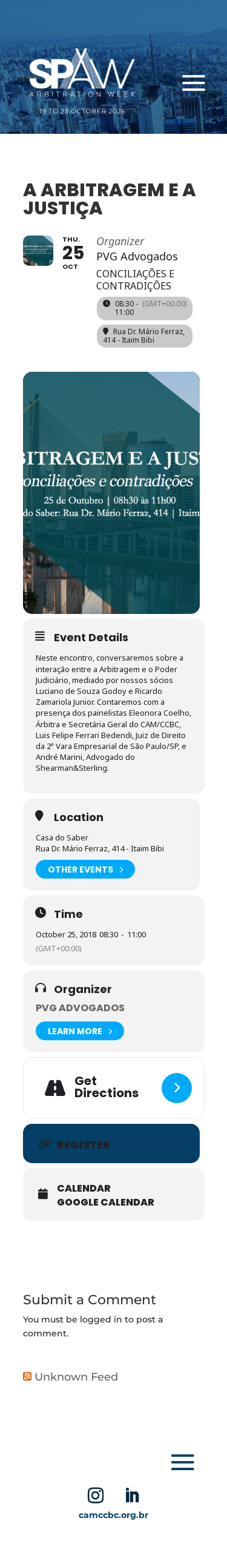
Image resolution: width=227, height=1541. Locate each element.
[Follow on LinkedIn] (132, 1495)
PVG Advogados (80, 1008)
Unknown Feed (76, 1377)
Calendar (84, 1188)
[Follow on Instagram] (95, 1495)
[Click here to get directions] (177, 1088)
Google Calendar (105, 1202)
